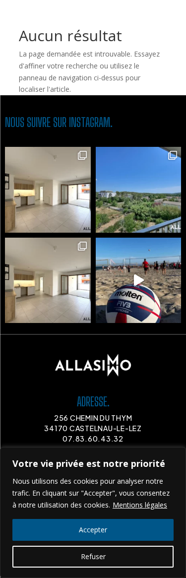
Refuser (93, 556)
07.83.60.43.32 (93, 438)
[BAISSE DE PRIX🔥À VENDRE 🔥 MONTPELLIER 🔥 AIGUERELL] (48, 190)
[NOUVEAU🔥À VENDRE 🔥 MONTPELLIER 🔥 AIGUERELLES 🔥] (48, 280)
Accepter (93, 529)
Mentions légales (140, 505)
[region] (93, 512)
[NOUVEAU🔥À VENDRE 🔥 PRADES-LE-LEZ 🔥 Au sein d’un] (139, 190)
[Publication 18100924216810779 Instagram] (139, 280)
